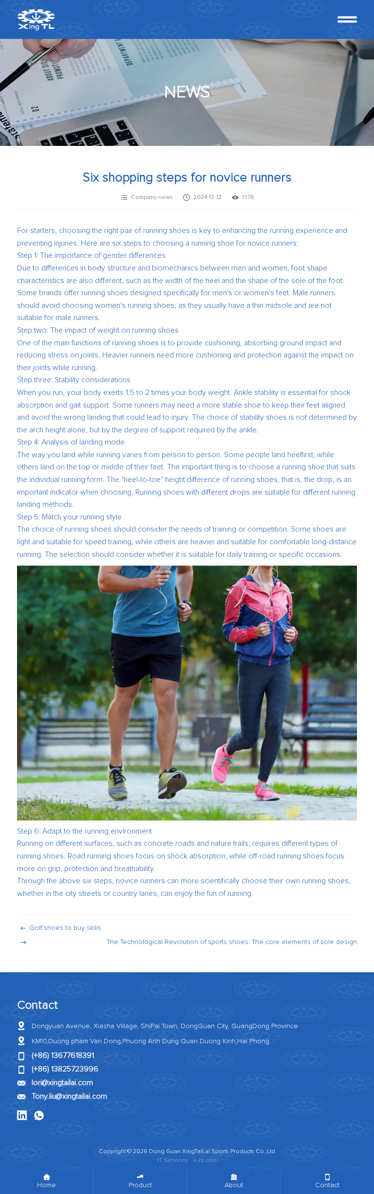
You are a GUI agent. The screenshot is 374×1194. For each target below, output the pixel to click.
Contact (37, 1005)
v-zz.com (205, 1160)
